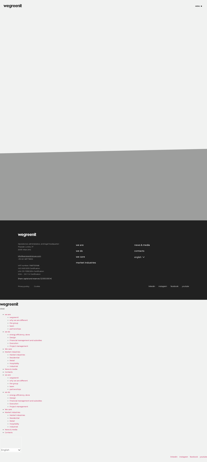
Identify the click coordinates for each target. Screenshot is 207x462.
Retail (12, 360)
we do (7, 332)
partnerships (15, 329)
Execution (14, 343)
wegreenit (14, 317)
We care (8, 349)
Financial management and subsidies (26, 340)
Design (13, 337)
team (12, 326)
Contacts (9, 372)
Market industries (12, 352)
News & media (11, 369)
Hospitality (14, 363)
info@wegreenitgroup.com (29, 256)
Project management (19, 346)
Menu (198, 6)
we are (8, 314)
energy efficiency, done (20, 335)
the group (14, 323)
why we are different (19, 320)
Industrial (14, 366)
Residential (14, 358)
